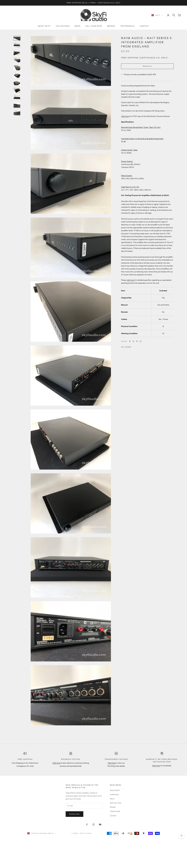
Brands (111, 26)
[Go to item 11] (16, 113)
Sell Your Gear (93, 26)
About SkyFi (44, 26)
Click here (125, 116)
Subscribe (74, 814)
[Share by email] (141, 341)
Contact (144, 26)
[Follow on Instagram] (93, 824)
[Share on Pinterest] (137, 341)
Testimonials (127, 26)
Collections (63, 26)
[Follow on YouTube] (100, 824)
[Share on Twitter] (133, 341)
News (78, 26)
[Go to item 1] (16, 38)
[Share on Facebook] (130, 341)
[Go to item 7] (16, 83)
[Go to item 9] (16, 98)
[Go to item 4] (16, 60)
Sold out (147, 66)
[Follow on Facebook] (87, 824)
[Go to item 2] (16, 45)
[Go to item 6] (16, 75)
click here (130, 280)
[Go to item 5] (16, 68)
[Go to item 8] (16, 90)
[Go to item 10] (16, 105)
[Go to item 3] (16, 53)
